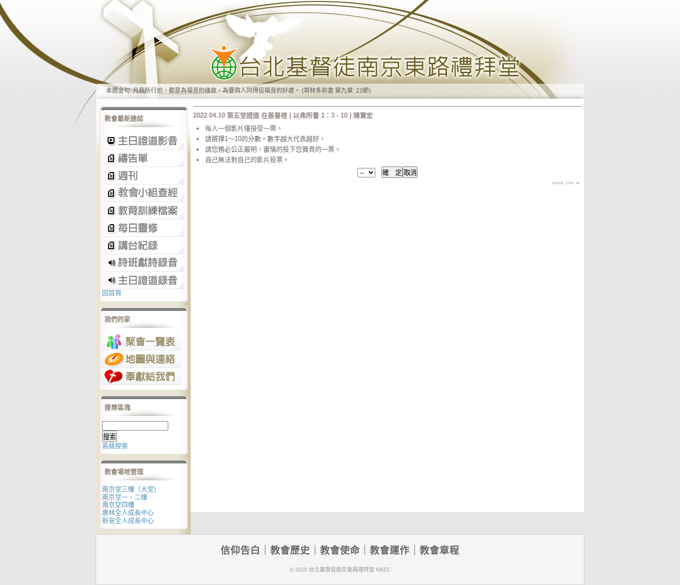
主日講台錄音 (143, 193)
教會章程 (439, 550)
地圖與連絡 (141, 359)
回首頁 (111, 292)
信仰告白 (240, 550)
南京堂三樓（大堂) (129, 489)
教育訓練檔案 (143, 210)
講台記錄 (143, 280)
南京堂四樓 (118, 504)
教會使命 (340, 550)
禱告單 (143, 158)
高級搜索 (115, 445)
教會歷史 (290, 550)
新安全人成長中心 (128, 520)
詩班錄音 (143, 263)
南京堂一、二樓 (124, 497)
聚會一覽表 (141, 341)
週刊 (143, 175)
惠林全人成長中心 (128, 512)
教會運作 (390, 550)
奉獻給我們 (141, 376)
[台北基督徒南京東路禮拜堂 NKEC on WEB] (340, 49)
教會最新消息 (143, 228)
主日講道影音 (143, 140)
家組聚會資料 (143, 245)
